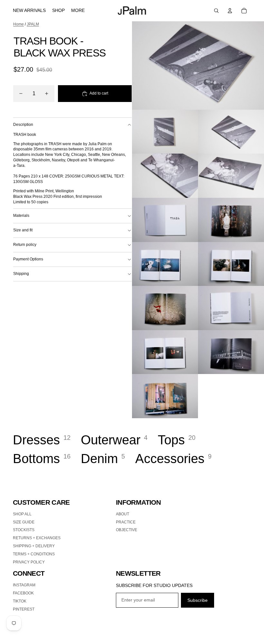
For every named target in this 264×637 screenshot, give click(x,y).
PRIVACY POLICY (29, 562)
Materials (21, 215)
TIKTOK (19, 601)
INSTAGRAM (24, 585)
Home (18, 24)
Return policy (24, 244)
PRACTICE (126, 522)
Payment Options (28, 259)
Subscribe (197, 600)
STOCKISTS (23, 530)
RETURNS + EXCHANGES (37, 538)
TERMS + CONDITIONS (34, 554)
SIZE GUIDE (23, 522)
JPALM (33, 24)
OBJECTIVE (126, 530)
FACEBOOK (23, 593)
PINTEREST (23, 609)
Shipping (21, 273)
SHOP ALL (22, 514)
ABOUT (122, 514)
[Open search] (216, 11)
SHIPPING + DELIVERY (34, 546)
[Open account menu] (230, 11)
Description (23, 124)
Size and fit (23, 230)
